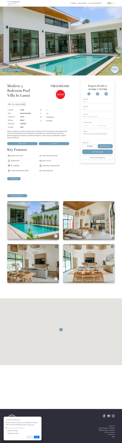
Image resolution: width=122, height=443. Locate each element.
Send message (97, 152)
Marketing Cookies (13, 433)
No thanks (90, 146)
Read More (22, 143)
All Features (13, 179)
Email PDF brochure (105, 146)
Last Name (85, 106)
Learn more (30, 425)
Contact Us (111, 434)
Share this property (97, 157)
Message (85, 131)
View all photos (13, 70)
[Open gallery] (61, 41)
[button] (16, 104)
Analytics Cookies (13, 431)
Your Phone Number (87, 122)
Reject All (30, 437)
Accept (37, 437)
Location (54, 143)
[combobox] (88, 126)
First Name (85, 99)
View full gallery (17, 196)
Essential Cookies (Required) (16, 428)
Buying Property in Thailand (107, 428)
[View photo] (56, 203)
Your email (85, 114)
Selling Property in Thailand (107, 430)
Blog (113, 437)
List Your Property (109, 432)
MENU (110, 3)
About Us (112, 426)
